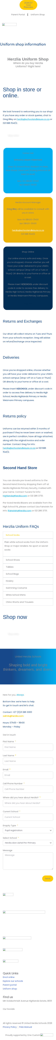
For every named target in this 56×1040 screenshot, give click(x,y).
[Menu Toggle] (52, 31)
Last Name (9, 755)
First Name (9, 741)
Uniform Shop (38, 14)
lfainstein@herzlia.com (19, 510)
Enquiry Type (10, 825)
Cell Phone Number (13, 783)
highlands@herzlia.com (15, 495)
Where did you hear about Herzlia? (21, 797)
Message (7, 850)
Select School (10, 838)
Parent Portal (18, 14)
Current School (11, 811)
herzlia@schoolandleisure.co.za (33, 119)
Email (6, 769)
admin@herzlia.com (13, 716)
